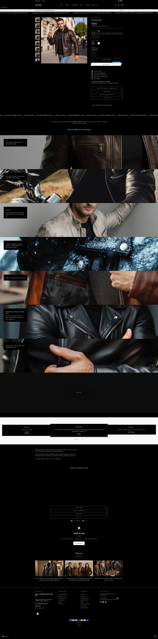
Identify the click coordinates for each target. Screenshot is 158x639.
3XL (113, 33)
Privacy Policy (60, 603)
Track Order (79, 507)
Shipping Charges (61, 600)
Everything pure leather (85, 598)
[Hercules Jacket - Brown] (44, 498)
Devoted (38, 5)
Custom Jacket (75, 5)
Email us (79, 516)
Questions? (79, 513)
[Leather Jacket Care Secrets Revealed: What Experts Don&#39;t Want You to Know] (108, 568)
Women (67, 5)
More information (79, 510)
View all (79, 556)
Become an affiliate (84, 600)
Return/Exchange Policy (62, 598)
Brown (93, 43)
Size (94, 30)
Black (96, 43)
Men (61, 5)
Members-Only (37, 0)
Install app (87, 5)
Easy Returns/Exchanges (62, 594)
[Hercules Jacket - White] (47, 498)
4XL (117, 33)
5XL (120, 33)
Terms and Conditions (84, 607)
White (99, 43)
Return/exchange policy (107, 94)
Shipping (98, 26)
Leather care (107, 97)
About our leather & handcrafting (107, 88)
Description (107, 91)
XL (105, 33)
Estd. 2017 (79, 624)
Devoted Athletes (84, 605)
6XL (93, 37)
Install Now (80, 543)
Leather (94, 49)
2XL (109, 33)
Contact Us (60, 602)
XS (93, 33)
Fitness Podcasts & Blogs (85, 603)
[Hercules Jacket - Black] (45, 498)
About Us (82, 602)
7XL (97, 37)
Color (94, 40)
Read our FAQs (38, 605)
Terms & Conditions (56, 458)
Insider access (94, 5)
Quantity (93, 53)
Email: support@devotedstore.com (41, 603)
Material (93, 47)
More (81, 5)
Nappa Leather (95, 17)
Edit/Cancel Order (61, 596)
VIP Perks (43, 0)
